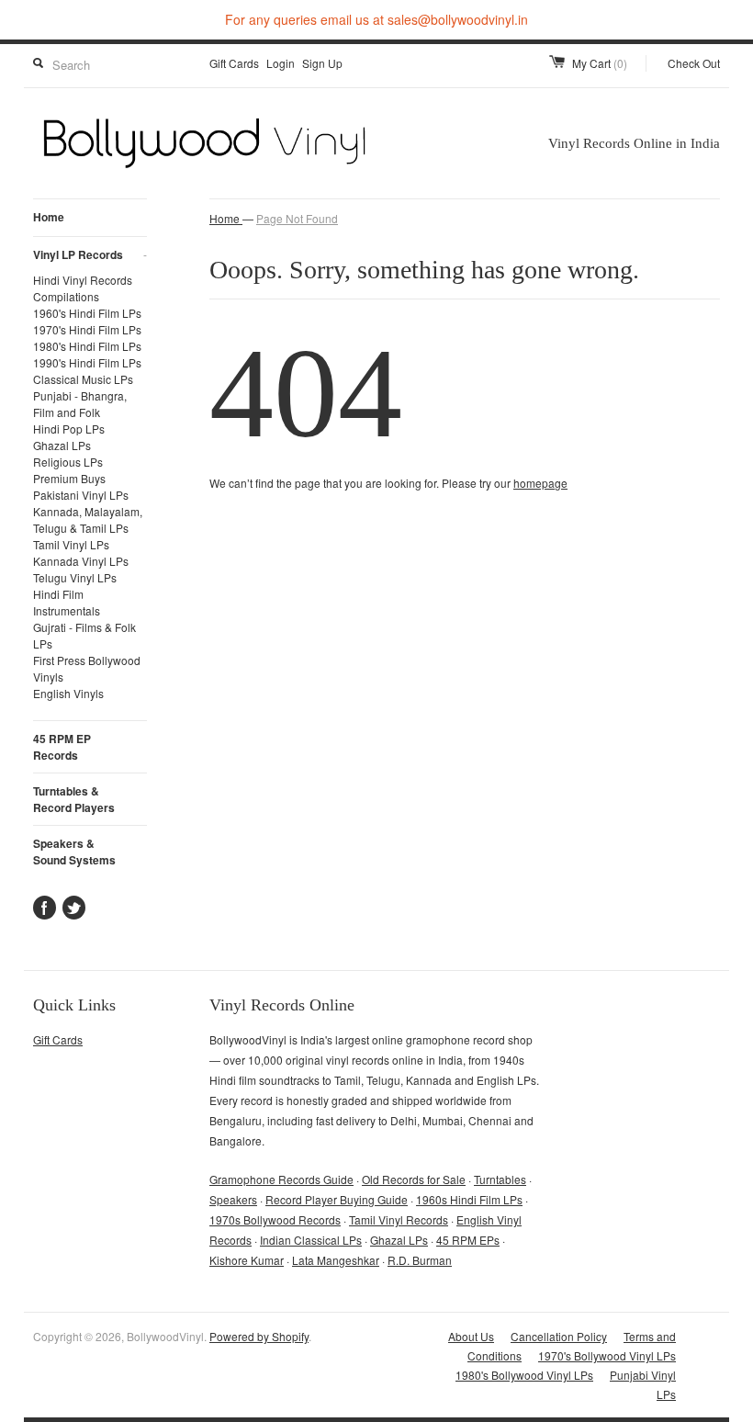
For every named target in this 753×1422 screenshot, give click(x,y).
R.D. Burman (420, 1260)
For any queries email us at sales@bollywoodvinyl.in (376, 19)
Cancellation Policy (559, 1336)
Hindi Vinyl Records (82, 280)
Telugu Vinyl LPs (75, 577)
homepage (540, 483)
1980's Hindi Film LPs (87, 346)
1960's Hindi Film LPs (87, 313)
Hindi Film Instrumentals (66, 602)
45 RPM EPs (468, 1239)
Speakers (233, 1199)
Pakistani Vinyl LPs (81, 494)
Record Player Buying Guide (336, 1199)
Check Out (694, 63)
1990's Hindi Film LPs (87, 362)
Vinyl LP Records (90, 254)
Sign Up (322, 63)
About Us (471, 1336)
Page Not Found (297, 218)
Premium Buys (69, 478)
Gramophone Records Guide (281, 1179)
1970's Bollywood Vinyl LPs (607, 1355)
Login (280, 63)
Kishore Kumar (246, 1260)
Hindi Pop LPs (69, 428)
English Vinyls (68, 693)
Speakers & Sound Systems (74, 851)
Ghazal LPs (62, 445)
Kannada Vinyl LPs (81, 561)
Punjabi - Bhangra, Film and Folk (80, 404)
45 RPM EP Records (62, 746)
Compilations (66, 296)
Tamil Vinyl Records (398, 1219)
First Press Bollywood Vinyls (86, 668)
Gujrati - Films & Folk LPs (84, 635)
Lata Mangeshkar (335, 1260)
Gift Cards (234, 63)
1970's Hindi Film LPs (87, 329)
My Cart (599, 63)
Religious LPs (68, 461)
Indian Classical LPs (311, 1239)
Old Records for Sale (414, 1179)
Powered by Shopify (259, 1336)
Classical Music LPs (83, 379)
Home (48, 217)
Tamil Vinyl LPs (71, 544)
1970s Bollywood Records (275, 1219)
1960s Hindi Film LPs (469, 1199)
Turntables (500, 1179)
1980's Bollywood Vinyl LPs (524, 1374)
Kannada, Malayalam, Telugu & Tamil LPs (87, 519)
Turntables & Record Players (74, 799)
